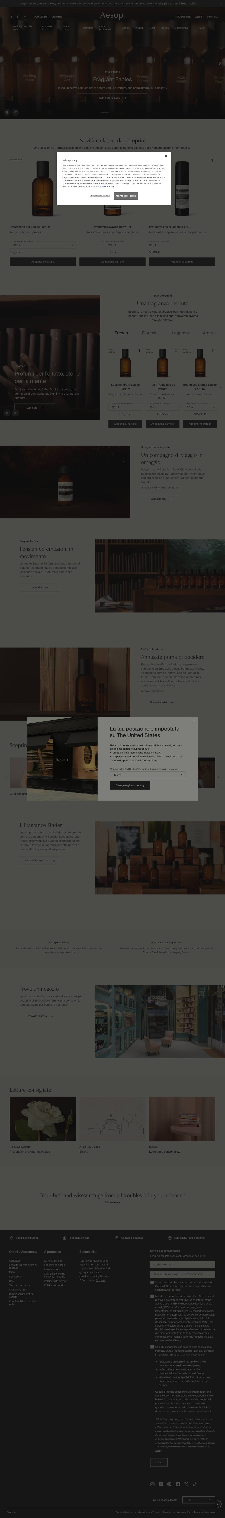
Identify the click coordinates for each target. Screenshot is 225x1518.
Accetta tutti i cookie (126, 196)
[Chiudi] (166, 156)
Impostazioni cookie (100, 195)
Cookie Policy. (108, 186)
